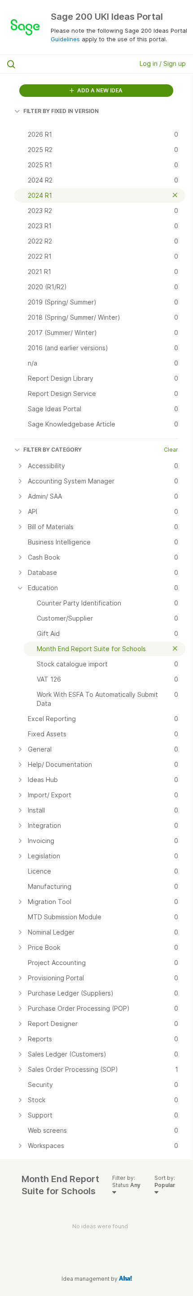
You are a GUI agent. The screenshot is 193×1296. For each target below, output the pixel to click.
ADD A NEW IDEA (99, 90)
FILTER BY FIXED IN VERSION (61, 111)
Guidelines (65, 39)
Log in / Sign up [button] (163, 63)
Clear (171, 449)
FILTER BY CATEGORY (52, 449)
